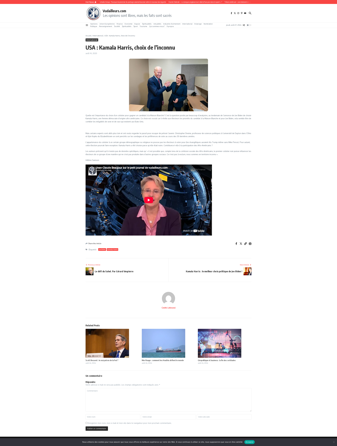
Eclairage (198, 24)
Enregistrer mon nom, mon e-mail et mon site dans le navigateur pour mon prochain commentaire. (130, 423)
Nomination (208, 24)
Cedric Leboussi (168, 307)
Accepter (249, 442)
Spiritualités (147, 24)
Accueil (88, 36)
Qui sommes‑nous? (157, 26)
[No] (333, 442)
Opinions (94, 24)
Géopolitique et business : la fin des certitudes (217, 360)
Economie (128, 24)
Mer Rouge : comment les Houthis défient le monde (163, 360)
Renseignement (105, 26)
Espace (137, 24)
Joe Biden (102, 249)
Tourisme (143, 26)
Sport (135, 26)
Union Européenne (107, 24)
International (187, 24)
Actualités (157, 24)
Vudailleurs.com (114, 11)
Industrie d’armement (171, 24)
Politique (93, 26)
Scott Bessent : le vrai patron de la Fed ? (102, 360)
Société (117, 26)
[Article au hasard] (244, 25)
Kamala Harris (112, 249)
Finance (120, 24)
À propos (170, 26)
